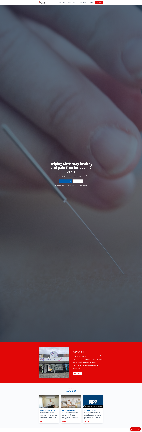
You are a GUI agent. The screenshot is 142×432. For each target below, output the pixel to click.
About (64, 2)
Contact (91, 2)
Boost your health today (65, 181)
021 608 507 (99, 2)
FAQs (77, 2)
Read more (76, 373)
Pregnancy (85, 2)
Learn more (42, 421)
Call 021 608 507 (78, 181)
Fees (81, 2)
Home (60, 2)
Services (69, 2)
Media (73, 2)
